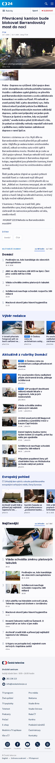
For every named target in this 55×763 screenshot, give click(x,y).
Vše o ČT (6, 735)
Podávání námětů (37, 724)
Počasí (5, 719)
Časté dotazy (34, 730)
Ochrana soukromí (18, 758)
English (5, 758)
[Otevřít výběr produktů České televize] (52, 3)
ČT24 (4, 32)
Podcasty (6, 714)
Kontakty (33, 735)
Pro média (33, 692)
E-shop (5, 724)
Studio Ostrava (35, 708)
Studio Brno (34, 703)
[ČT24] (7, 3)
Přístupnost (33, 758)
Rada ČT (32, 714)
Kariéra (32, 719)
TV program (7, 692)
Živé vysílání (7, 698)
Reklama (33, 698)
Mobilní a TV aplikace (11, 730)
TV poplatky (7, 703)
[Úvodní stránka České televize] (13, 662)
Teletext (6, 708)
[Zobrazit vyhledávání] (46, 3)
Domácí (7, 237)
